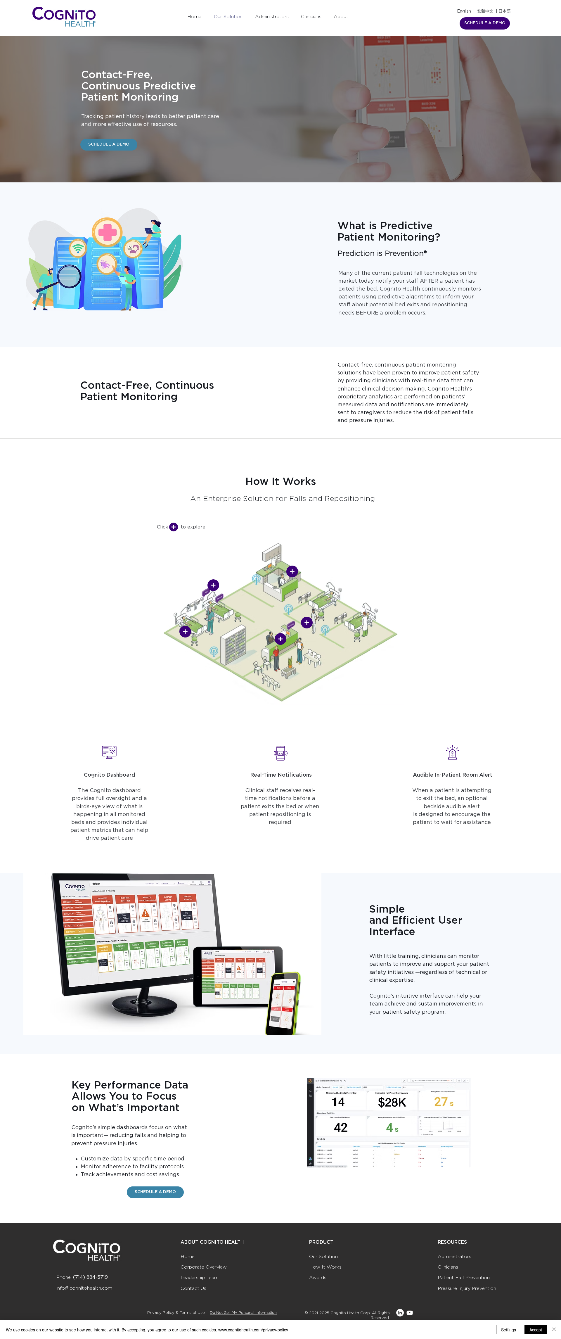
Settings (508, 1330)
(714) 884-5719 (90, 1277)
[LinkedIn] (400, 1312)
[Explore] (173, 527)
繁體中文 (485, 11)
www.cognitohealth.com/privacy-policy (253, 1330)
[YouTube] (409, 1312)
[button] (185, 631)
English (464, 11)
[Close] (553, 1329)
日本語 (504, 11)
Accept (535, 1330)
